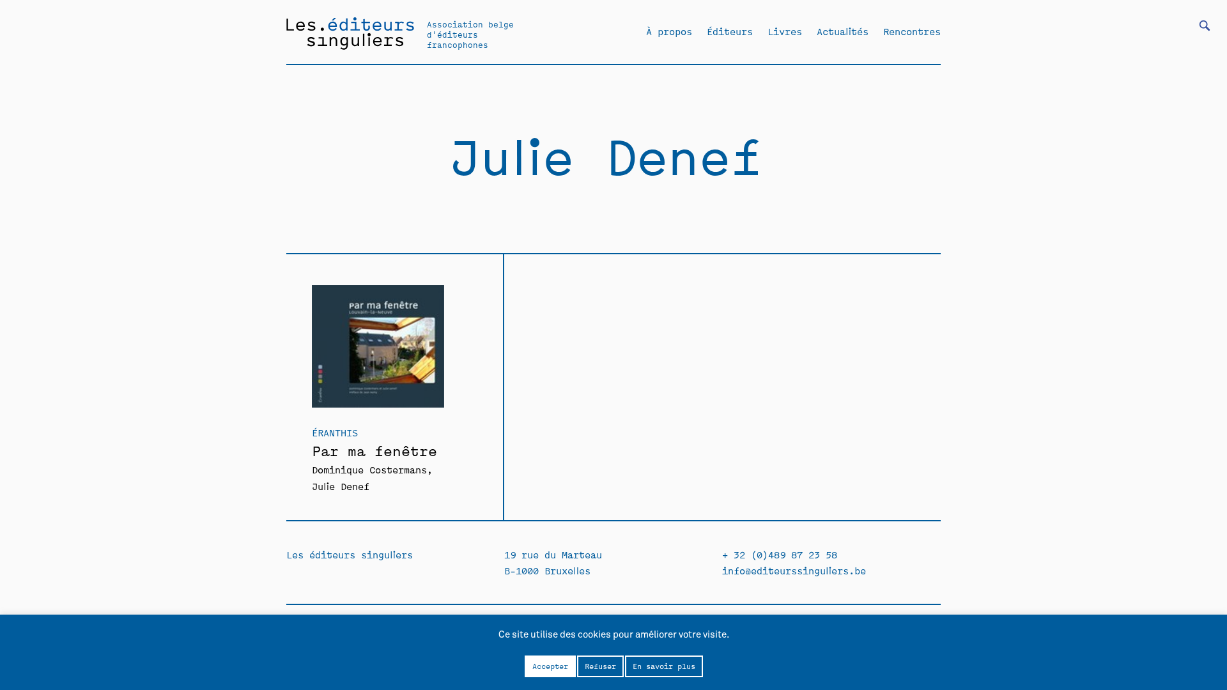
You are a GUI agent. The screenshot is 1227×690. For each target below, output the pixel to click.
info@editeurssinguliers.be (794, 570)
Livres (785, 31)
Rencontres (912, 31)
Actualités (842, 31)
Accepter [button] (550, 665)
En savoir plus (664, 665)
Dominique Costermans (369, 469)
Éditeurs (730, 31)
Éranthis (335, 432)
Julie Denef (340, 486)
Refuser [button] (600, 665)
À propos (669, 31)
